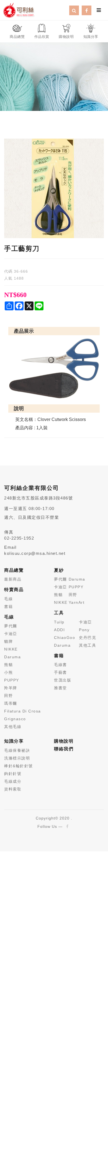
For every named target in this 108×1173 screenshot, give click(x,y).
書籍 (8, 606)
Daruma (12, 657)
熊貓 (8, 664)
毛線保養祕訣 (17, 750)
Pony (84, 630)
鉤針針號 (12, 773)
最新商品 (12, 579)
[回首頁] (18, 9)
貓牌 (8, 641)
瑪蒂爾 (10, 703)
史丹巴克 (87, 637)
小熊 (8, 672)
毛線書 (60, 664)
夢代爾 (10, 626)
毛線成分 (12, 781)
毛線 (8, 599)
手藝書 (60, 672)
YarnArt (77, 602)
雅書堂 (60, 688)
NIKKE (11, 649)
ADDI (59, 630)
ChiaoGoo (64, 637)
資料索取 (12, 789)
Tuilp (59, 622)
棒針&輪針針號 (18, 766)
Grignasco (15, 719)
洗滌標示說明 (17, 758)
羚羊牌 (10, 688)
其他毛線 (12, 726)
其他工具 (87, 645)
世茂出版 (62, 680)
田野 (8, 695)
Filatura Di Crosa (22, 711)
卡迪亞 (10, 633)
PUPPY (11, 680)
